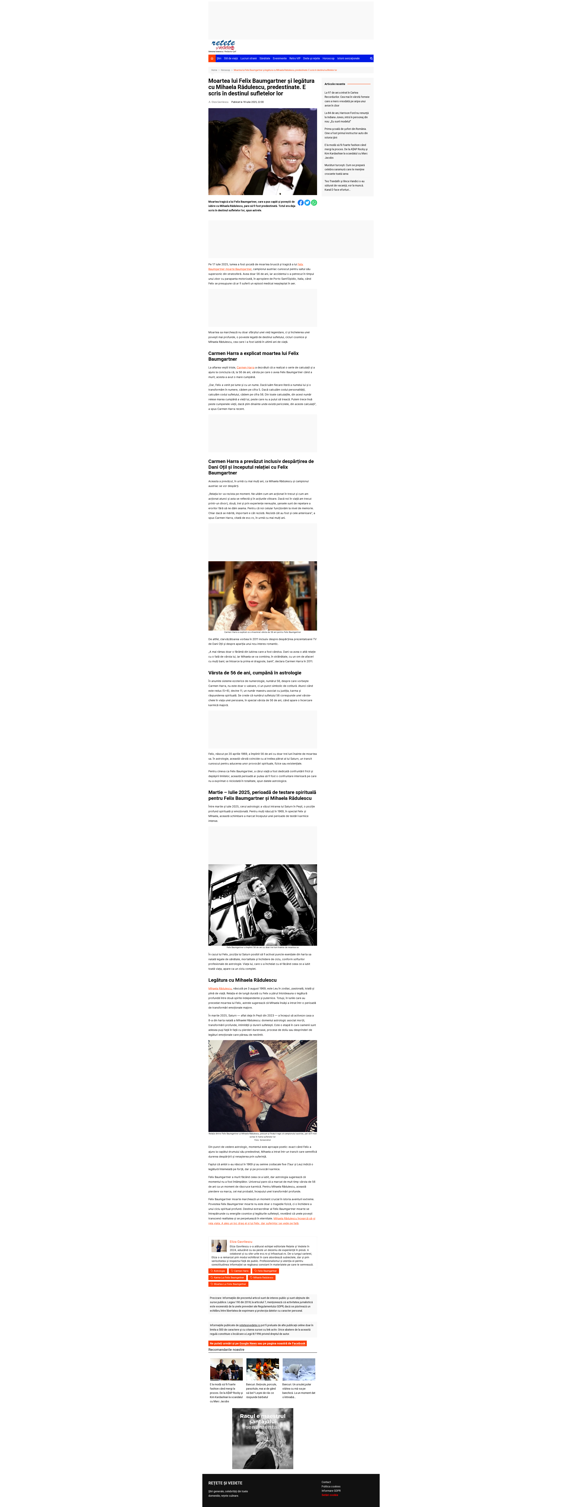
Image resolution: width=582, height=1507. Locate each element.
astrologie (219, 1270)
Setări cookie (330, 1495)
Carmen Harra (245, 367)
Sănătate (264, 58)
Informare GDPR (331, 1490)
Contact (326, 1482)
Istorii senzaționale (348, 58)
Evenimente (280, 58)
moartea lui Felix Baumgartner (230, 1284)
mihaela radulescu (263, 1277)
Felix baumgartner (267, 1270)
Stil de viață (231, 58)
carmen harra (241, 1270)
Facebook (298, 1343)
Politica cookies (331, 1486)
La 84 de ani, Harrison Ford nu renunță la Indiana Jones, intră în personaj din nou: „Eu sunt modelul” (347, 117)
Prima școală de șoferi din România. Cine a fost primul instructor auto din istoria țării (346, 133)
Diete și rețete (311, 58)
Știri (219, 58)
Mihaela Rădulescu (220, 988)
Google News (248, 1343)
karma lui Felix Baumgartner (229, 1277)
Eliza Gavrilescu (220, 102)
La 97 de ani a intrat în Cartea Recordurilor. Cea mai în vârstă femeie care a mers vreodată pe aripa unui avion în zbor (347, 99)
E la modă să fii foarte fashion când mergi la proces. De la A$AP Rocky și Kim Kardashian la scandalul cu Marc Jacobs (346, 151)
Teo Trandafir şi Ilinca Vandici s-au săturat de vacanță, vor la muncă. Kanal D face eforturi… (345, 185)
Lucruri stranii (249, 58)
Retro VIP (295, 58)
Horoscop (328, 58)
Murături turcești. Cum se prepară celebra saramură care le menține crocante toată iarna (345, 169)
